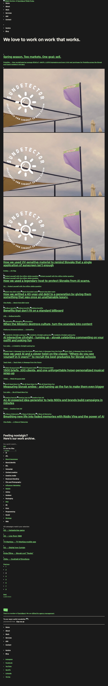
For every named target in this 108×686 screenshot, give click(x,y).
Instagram (9, 659)
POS (7, 502)
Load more (7, 596)
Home (8, 3)
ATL (7, 456)
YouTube (9, 666)
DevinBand (21, 1)
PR (7, 505)
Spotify (8, 670)
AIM (7, 16)
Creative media (11, 476)
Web (7, 521)
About (8, 6)
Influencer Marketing (13, 485)
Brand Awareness (12, 459)
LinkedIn (9, 673)
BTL (7, 466)
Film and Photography (13, 482)
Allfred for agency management (43, 613)
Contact (8, 19)
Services (9, 13)
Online (8, 492)
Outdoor (8, 495)
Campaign (9, 469)
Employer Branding (12, 479)
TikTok (8, 677)
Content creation (11, 472)
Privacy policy (8, 679)
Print (7, 508)
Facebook (9, 663)
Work (7, 10)
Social (8, 515)
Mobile (8, 489)
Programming (10, 512)
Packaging (9, 498)
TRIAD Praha (29, 1)
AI (6, 453)
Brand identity (11, 462)
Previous (6, 564)
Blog (7, 31)
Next (5, 594)
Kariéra (8, 28)
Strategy (9, 518)
